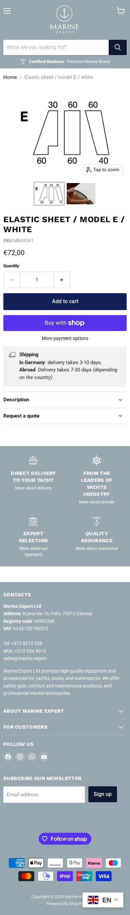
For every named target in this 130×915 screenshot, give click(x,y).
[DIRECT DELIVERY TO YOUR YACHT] (33, 480)
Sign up (103, 794)
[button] (49, 193)
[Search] (118, 47)
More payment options (65, 338)
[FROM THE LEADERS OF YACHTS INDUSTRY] (96, 480)
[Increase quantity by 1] (62, 280)
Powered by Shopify (65, 903)
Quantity (11, 265)
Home (10, 77)
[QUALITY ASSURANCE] (96, 536)
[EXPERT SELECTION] (33, 536)
